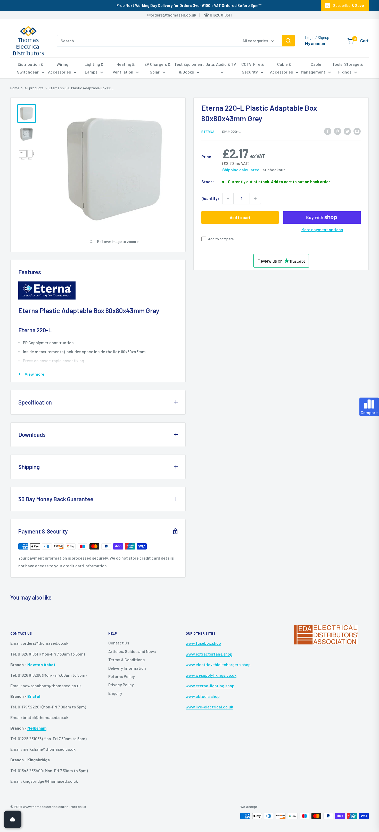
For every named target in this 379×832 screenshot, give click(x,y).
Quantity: (210, 198)
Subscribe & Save (348, 5)
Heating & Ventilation (124, 68)
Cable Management (313, 68)
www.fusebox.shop (203, 643)
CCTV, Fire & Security (252, 68)
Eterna (208, 131)
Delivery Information (127, 668)
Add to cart (240, 217)
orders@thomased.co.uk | (178, 14)
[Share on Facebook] (327, 131)
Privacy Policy (121, 684)
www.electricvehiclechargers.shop (218, 664)
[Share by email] (357, 131)
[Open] (12, 819)
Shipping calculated (240, 169)
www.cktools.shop (203, 696)
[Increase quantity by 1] (255, 198)
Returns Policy (121, 676)
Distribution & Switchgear (30, 68)
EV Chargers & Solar (157, 68)
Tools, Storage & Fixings (347, 68)
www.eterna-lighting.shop (210, 685)
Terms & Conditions (126, 659)
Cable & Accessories (281, 68)
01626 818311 (221, 14)
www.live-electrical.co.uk (209, 706)
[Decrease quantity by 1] (228, 198)
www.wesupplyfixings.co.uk (211, 675)
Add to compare (221, 239)
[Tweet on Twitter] (347, 131)
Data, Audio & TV (220, 64)
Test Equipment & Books (189, 68)
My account (316, 43)
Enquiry (115, 693)
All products (34, 88)
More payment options (322, 229)
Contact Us (118, 642)
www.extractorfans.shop (209, 653)
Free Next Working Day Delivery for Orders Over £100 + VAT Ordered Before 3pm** (189, 5)
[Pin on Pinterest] (337, 131)
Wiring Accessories (59, 68)
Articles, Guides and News (132, 651)
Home (14, 88)
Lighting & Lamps (94, 68)
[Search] (288, 40)
